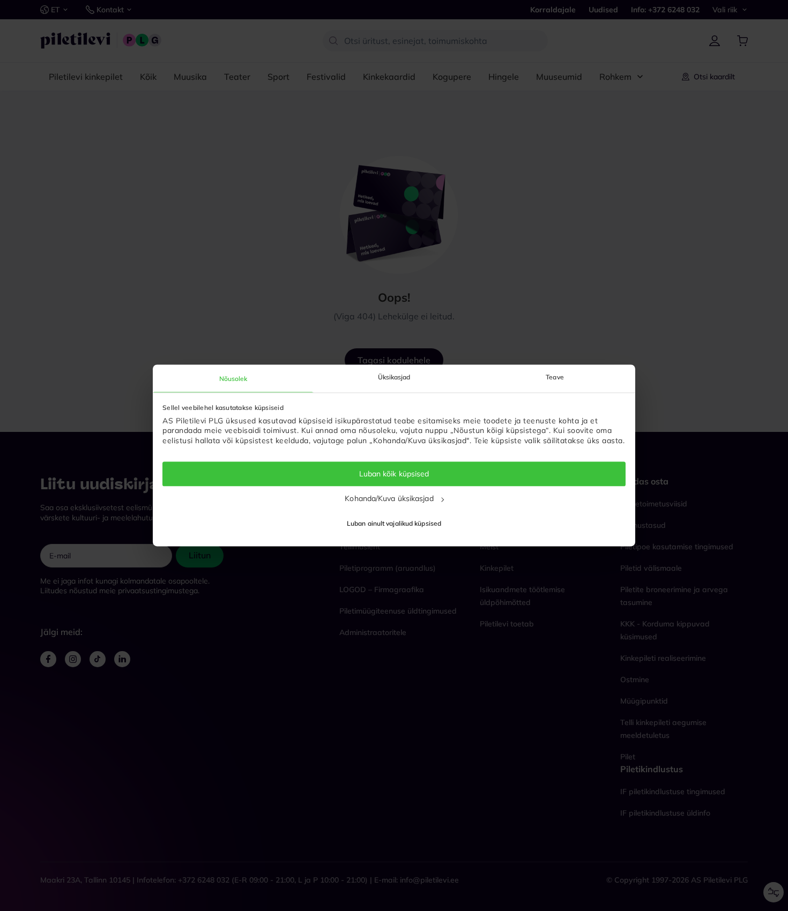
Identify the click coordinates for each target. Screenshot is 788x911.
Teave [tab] (555, 377)
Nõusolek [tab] (233, 379)
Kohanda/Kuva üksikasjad (389, 498)
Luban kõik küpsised (394, 474)
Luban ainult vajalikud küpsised (394, 524)
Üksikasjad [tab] (394, 377)
